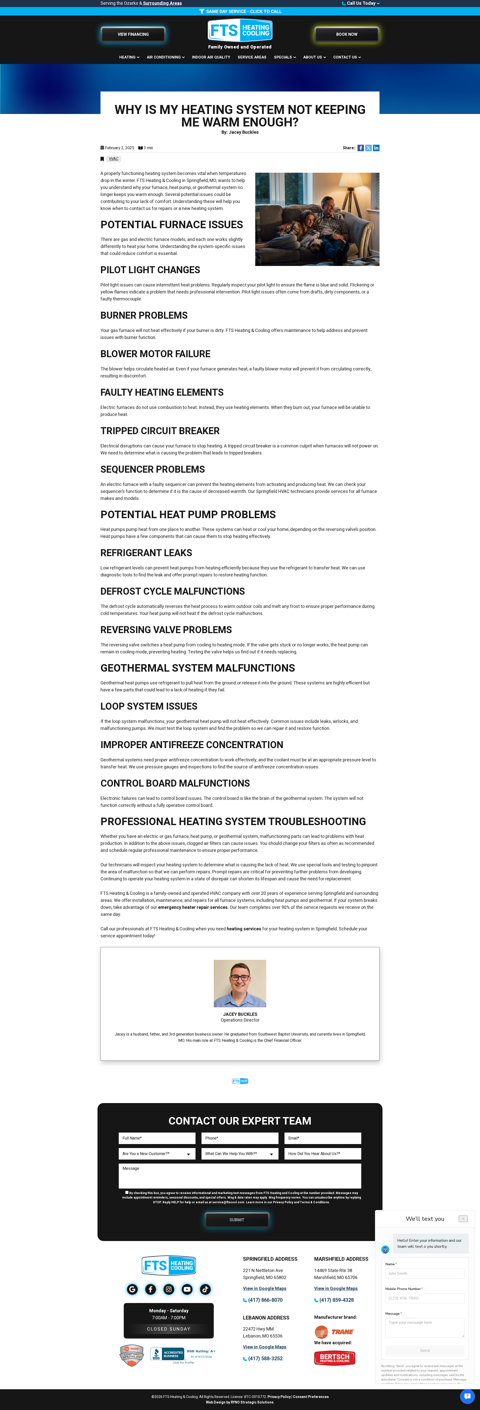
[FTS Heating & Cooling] (240, 30)
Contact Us (345, 57)
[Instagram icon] (169, 1289)
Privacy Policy (279, 1397)
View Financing (133, 34)
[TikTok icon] (205, 1289)
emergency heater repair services (193, 907)
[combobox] (157, 1154)
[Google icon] (132, 1289)
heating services (244, 929)
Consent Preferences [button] (311, 1397)
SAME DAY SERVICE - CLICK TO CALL (244, 11)
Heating (127, 57)
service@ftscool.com (228, 1202)
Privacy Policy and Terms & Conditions (301, 1202)
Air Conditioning (164, 57)
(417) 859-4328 (337, 1300)
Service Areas (252, 57)
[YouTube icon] (187, 1289)
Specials (283, 57)
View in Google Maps (264, 1288)
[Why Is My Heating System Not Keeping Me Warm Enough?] (317, 219)
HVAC (113, 158)
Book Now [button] (347, 34)
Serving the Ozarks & (141, 3)
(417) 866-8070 (266, 1300)
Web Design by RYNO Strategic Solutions (240, 1402)
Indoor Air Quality (211, 57)
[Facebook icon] (150, 1289)
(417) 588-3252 (265, 1358)
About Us (312, 57)
